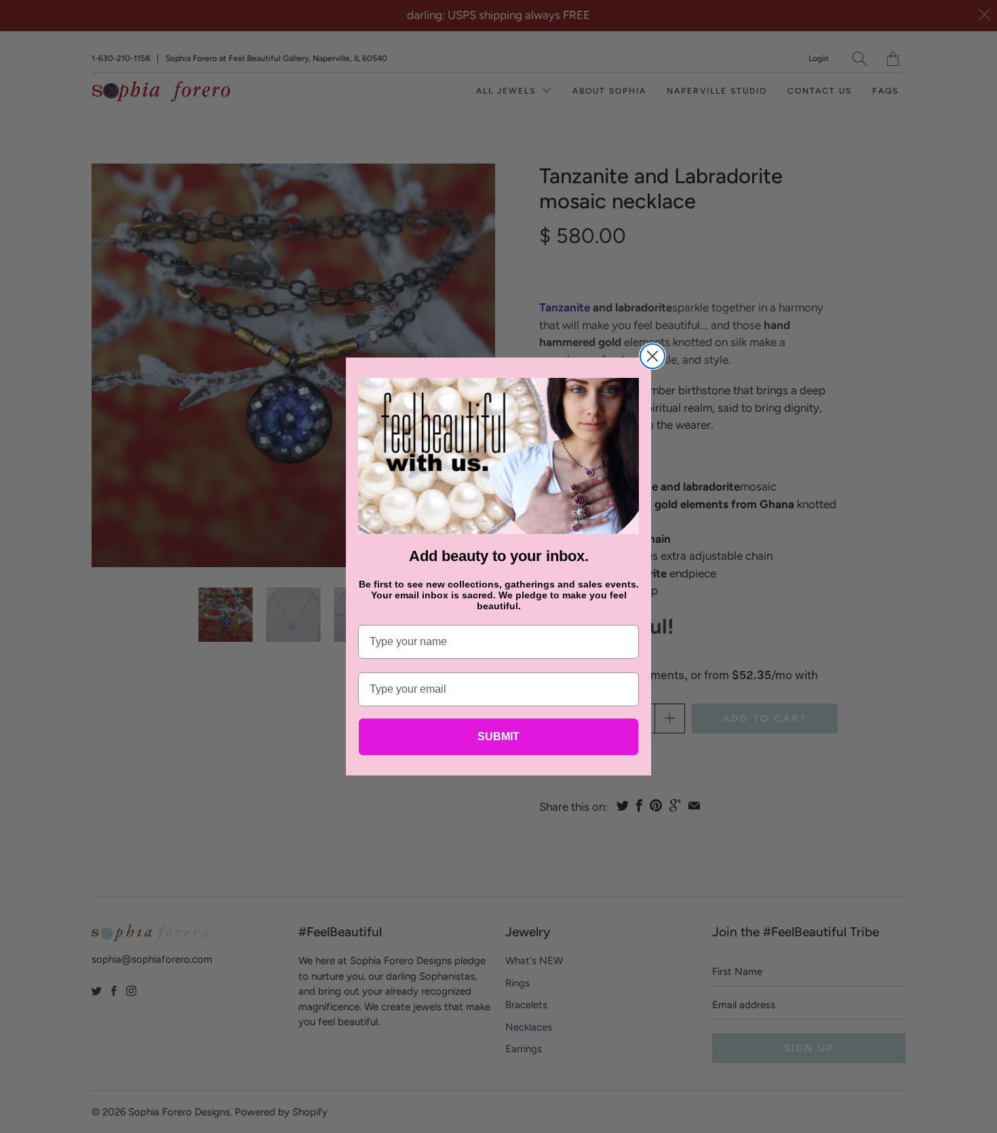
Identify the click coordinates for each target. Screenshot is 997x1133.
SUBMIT (498, 736)
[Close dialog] (652, 356)
